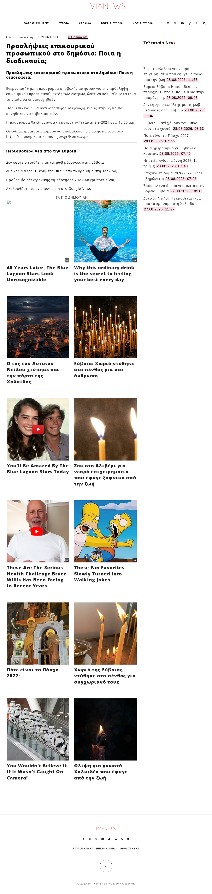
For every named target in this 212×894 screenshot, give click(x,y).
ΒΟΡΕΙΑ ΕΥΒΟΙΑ (112, 23)
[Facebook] (161, 22)
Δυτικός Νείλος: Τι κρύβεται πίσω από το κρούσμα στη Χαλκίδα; (61, 171)
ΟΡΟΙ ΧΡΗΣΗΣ (129, 848)
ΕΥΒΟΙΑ (64, 23)
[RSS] (122, 839)
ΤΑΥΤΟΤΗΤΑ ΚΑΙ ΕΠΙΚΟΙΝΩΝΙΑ (94, 848)
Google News (80, 188)
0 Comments (78, 37)
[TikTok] (190, 22)
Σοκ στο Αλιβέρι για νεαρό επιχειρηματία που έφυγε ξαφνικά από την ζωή (173, 74)
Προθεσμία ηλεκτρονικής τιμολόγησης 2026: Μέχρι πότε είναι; (61, 180)
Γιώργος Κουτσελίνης (20, 37)
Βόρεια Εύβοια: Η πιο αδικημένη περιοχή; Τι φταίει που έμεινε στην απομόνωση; (174, 92)
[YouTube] (182, 22)
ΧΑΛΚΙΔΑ (85, 23)
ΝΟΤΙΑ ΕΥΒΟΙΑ (142, 23)
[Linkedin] (197, 22)
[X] (168, 22)
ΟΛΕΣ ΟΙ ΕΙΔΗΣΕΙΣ (36, 23)
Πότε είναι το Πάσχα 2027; (166, 135)
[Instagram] (175, 22)
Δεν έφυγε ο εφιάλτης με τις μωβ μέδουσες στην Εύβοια (55, 162)
